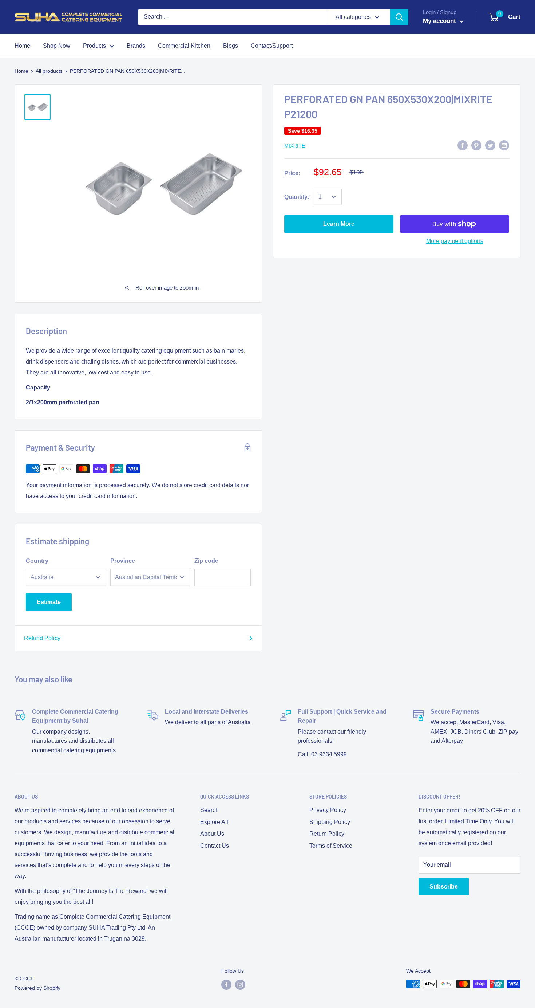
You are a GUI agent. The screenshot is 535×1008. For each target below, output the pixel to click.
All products (49, 71)
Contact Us (214, 846)
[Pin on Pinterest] (476, 145)
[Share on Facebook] (462, 145)
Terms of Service (330, 846)
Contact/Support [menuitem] (272, 46)
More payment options (454, 241)
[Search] (399, 17)
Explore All (214, 822)
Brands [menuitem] (136, 46)
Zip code (206, 561)
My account (440, 20)
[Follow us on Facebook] (226, 985)
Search (209, 810)
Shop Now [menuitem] (56, 46)
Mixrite (294, 146)
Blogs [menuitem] (230, 46)
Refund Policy (42, 638)
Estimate (49, 602)
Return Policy (326, 834)
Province (122, 561)
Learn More (338, 224)
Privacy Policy (327, 810)
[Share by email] (504, 145)
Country (37, 561)
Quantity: (296, 197)
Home (21, 71)
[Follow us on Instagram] (240, 985)
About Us (212, 834)
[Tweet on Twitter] (490, 145)
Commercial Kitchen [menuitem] (184, 46)
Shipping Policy (329, 822)
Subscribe (443, 886)
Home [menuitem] (22, 46)
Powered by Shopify (37, 988)
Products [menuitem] (94, 46)
